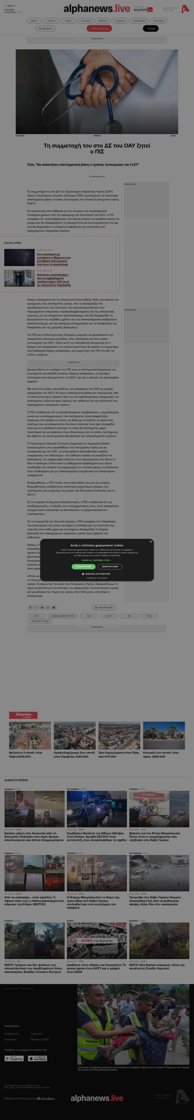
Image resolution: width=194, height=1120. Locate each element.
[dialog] (97, 560)
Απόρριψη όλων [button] (110, 566)
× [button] (151, 542)
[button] (97, 560)
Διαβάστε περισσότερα (110, 555)
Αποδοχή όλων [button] (83, 566)
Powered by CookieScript (97, 578)
